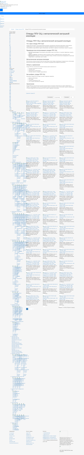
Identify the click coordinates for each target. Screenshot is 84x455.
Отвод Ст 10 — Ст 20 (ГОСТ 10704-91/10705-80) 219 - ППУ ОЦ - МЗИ (32, 264)
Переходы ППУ (14, 336)
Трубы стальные (15, 422)
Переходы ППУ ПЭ (15, 337)
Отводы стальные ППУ (16, 122)
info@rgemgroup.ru (3, 8)
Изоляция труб (12, 441)
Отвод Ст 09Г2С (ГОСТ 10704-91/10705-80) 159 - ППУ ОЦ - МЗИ (49, 241)
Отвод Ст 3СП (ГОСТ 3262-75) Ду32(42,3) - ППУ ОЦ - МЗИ (65, 104)
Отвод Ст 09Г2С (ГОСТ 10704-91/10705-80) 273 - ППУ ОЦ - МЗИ (66, 275)
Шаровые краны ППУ (16, 353)
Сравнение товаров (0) (30, 93)
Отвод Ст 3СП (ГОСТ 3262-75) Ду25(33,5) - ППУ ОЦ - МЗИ (32, 115)
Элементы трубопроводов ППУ (17, 321)
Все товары (11, 434)
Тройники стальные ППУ (16, 162)
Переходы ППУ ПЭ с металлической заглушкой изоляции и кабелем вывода (17, 343)
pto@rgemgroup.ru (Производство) (49, 437)
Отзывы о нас (12, 435)
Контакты (11, 437)
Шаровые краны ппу (30, 443)
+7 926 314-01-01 (46, 434)
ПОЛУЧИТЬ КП (3, 2)
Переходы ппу (29, 441)
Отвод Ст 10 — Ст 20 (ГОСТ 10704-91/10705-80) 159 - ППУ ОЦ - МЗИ (32, 241)
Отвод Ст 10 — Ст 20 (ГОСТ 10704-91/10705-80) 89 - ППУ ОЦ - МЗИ (32, 172)
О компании (11, 433)
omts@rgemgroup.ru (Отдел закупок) (50, 438)
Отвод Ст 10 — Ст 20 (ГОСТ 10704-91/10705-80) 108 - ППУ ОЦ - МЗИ (32, 194)
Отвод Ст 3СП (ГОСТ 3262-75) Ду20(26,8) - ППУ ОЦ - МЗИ (48, 104)
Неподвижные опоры (16, 239)
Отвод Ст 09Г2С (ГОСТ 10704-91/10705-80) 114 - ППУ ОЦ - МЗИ (32, 206)
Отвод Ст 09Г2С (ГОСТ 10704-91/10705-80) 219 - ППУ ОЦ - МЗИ (49, 264)
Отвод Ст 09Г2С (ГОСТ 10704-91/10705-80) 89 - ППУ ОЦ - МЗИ (49, 172)
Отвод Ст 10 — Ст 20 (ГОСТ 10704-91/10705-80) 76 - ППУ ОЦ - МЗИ (49, 139)
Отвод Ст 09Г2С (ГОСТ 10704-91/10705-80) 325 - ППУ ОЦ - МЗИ (32, 299)
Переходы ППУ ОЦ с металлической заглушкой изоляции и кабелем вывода (17, 351)
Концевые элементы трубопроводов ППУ (15, 305)
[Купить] (27, 111)
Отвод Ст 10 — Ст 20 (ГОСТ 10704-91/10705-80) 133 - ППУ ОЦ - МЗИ (32, 217)
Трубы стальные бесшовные (17, 428)
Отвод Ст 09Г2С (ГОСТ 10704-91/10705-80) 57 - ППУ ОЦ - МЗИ (66, 115)
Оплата (10, 440)
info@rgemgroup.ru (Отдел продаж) (49, 435)
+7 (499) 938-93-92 (3, 7)
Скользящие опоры (15, 291)
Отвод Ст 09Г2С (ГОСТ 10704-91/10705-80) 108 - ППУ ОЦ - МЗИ (49, 194)
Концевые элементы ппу (30, 440)
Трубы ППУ (14, 111)
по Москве (6, 3)
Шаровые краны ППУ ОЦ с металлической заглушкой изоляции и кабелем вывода (26, 369)
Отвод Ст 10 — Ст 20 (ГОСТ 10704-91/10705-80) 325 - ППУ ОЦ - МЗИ (66, 287)
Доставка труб (12, 438)
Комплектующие (15, 402)
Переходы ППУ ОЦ (15, 345)
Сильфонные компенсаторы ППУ (18, 376)
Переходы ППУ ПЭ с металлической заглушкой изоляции (16, 340)
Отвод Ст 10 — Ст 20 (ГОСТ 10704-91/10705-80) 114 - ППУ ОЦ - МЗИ (66, 194)
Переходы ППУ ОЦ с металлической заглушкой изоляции (16, 348)
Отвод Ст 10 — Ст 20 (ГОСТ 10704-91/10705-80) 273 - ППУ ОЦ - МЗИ (49, 275)
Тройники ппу (28, 435)
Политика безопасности (13, 443)
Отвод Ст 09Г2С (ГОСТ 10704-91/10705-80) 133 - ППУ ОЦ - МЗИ (32, 229)
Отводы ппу (28, 434)
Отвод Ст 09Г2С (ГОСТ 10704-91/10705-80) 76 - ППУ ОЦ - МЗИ (32, 161)
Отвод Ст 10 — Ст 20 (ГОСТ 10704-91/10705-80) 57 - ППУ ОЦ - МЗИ (49, 115)
